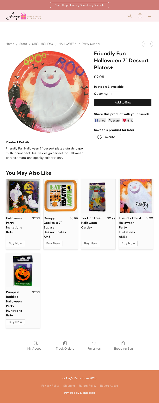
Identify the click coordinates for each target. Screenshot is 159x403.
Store (23, 44)
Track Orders (65, 349)
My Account (35, 349)
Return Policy (87, 385)
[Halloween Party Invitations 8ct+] (23, 196)
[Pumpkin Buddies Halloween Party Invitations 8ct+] (23, 270)
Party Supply (91, 44)
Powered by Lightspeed (79, 392)
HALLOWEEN (68, 44)
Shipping (69, 385)
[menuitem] (145, 44)
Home (10, 44)
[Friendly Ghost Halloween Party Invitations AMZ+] (136, 196)
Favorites (94, 349)
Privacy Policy (50, 385)
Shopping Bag (123, 349)
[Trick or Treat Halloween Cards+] (98, 196)
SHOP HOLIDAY (42, 44)
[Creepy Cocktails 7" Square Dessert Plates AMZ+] (61, 196)
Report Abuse (109, 385)
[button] (79, 5)
